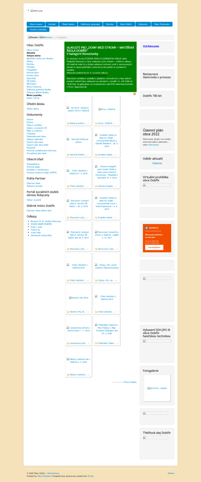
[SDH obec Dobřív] (157, 348)
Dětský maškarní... (78, 374)
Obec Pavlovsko (161, 24)
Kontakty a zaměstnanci (38, 169)
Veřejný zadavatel (35, 139)
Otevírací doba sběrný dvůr (39, 210)
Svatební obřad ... (106, 154)
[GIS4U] (155, 415)
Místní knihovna (34, 86)
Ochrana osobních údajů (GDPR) (42, 172)
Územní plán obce (35, 142)
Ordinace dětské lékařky (38, 92)
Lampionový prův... (78, 343)
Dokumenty (153, 144)
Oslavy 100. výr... (106, 280)
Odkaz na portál (34, 199)
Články (30, 61)
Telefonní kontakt (34, 186)
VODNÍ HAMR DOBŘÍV (41, 223)
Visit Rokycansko (151, 46)
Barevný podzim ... (78, 123)
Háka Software (44, 475)
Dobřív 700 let (33, 98)
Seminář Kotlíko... (78, 154)
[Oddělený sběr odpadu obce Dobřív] (157, 296)
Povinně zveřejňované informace (41, 150)
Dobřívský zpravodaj (90, 24)
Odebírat (157, 163)
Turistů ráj (35, 229)
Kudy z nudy (36, 226)
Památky (31, 67)
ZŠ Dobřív (31, 81)
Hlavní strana (36, 24)
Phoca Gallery (130, 382)
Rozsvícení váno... (106, 248)
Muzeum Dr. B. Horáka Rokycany (46, 221)
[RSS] (134, 93)
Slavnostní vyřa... (78, 217)
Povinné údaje (33, 166)
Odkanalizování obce (36, 136)
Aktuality (31, 52)
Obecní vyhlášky (34, 125)
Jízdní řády (36, 232)
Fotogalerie (32, 69)
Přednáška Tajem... (107, 343)
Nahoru (171, 473)
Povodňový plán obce (36, 153)
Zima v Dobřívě (105, 123)
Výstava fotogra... (106, 185)
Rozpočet (31, 147)
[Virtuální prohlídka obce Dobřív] (157, 191)
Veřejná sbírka (34, 55)
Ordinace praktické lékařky (39, 89)
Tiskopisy (31, 133)
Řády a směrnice (34, 130)
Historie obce (33, 72)
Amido (91, 475)
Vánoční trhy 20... (78, 311)
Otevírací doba (33, 183)
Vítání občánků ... (78, 185)
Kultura (30, 122)
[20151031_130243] (157, 387)
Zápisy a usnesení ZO (37, 127)
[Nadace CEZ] (155, 445)
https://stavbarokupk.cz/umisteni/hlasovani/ (86, 75)
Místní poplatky (34, 95)
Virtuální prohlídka (38, 29)
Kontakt (52, 24)
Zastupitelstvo (33, 164)
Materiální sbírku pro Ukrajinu (40, 58)
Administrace (53, 473)
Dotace (30, 119)
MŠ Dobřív (31, 83)
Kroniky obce (33, 75)
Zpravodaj (31, 78)
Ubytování (143, 24)
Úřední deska (68, 24)
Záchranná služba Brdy (41, 235)
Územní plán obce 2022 (37, 144)
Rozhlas (110, 24)
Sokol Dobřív (126, 24)
